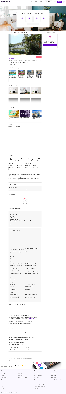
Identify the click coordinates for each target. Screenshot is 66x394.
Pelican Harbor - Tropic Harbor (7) (15, 287)
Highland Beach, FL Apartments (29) (16, 263)
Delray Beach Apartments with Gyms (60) (17, 249)
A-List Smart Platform (38, 375)
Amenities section (31, 318)
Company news (4, 377)
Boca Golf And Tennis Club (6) (30, 284)
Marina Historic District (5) (29, 286)
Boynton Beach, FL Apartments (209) (16, 265)
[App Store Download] (17, 366)
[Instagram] (14, 392)
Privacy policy (53, 373)
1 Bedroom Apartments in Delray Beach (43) (16, 235)
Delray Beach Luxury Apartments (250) (31, 248)
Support (2, 384)
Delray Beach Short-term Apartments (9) (16, 258)
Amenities (20, 60)
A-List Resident (37, 381)
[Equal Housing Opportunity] (1, 392)
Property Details (27, 60)
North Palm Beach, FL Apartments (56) (31, 266)
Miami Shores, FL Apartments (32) (30, 265)
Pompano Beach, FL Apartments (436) (31, 271)
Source (11, 224)
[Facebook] (6, 392)
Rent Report (20, 384)
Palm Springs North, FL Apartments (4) (16, 270)
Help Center (36, 388)
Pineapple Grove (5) (28, 287)
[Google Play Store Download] (24, 366)
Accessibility (53, 377)
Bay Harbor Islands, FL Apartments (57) (31, 273)
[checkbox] (22, 19)
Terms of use (53, 375)
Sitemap (2, 388)
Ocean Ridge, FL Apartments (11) (15, 268)
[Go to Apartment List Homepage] (5, 1)
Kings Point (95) (12, 284)
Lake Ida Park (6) (13, 289)
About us (3, 373)
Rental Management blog (39, 384)
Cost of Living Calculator (22, 377)
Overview (10, 60)
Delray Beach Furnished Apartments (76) (31, 246)
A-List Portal (36, 373)
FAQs (40, 60)
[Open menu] (64, 2)
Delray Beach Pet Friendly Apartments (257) (31, 251)
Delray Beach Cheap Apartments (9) (31, 240)
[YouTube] (11, 392)
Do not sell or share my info (56, 379)
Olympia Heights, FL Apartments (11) (31, 270)
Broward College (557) (14, 294)
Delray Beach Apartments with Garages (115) (16, 247)
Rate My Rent (20, 375)
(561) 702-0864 (11, 58)
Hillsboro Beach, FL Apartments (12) (16, 274)
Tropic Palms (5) (27, 289)
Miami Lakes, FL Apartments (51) (15, 271)
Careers (2, 375)
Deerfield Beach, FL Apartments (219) (31, 274)
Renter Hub (20, 373)
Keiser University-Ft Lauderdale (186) (31, 294)
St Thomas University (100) (14, 297)
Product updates (4, 379)
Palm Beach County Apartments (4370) (16, 279)
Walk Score (24, 197)
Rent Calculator (21, 379)
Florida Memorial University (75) (30, 296)
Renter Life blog (21, 381)
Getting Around (34, 60)
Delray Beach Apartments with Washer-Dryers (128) (16, 253)
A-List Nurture (36, 379)
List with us (48, 1)
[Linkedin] (4, 392)
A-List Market (36, 377)
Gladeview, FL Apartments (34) (30, 268)
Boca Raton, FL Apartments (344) (15, 266)
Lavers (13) (12, 286)
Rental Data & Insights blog (39, 386)
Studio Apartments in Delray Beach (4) (31, 234)
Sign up (59, 1)
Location (15, 60)
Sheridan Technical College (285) (15, 296)
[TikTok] (16, 392)
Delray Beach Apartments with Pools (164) (17, 251)
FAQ (2, 386)
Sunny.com (3, 381)
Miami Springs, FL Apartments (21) (30, 263)
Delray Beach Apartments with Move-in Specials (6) (16, 241)
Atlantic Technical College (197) (30, 297)
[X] (9, 392)
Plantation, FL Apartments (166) (15, 273)
